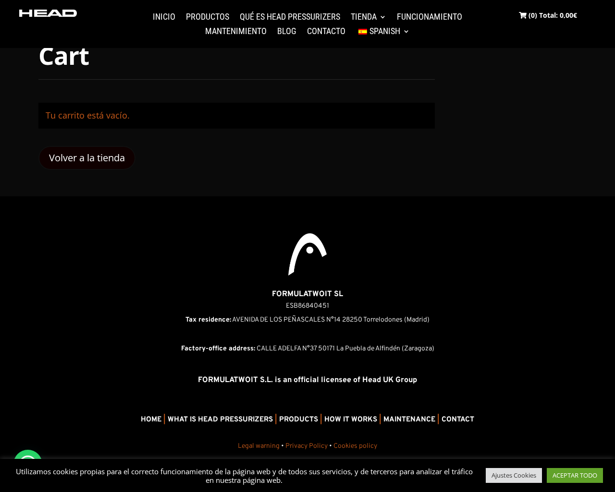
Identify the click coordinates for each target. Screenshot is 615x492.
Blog (286, 32)
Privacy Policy (306, 446)
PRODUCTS (298, 419)
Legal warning (259, 446)
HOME (151, 419)
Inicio (164, 17)
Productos (207, 17)
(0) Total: (552, 15)
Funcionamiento (429, 17)
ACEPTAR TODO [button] (575, 475)
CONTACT (458, 419)
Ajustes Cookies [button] (514, 475)
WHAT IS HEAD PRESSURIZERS (220, 419)
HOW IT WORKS (350, 419)
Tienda (364, 17)
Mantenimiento (236, 32)
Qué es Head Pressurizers (290, 17)
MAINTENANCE (409, 419)
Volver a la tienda (87, 157)
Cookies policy (355, 446)
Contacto (326, 32)
